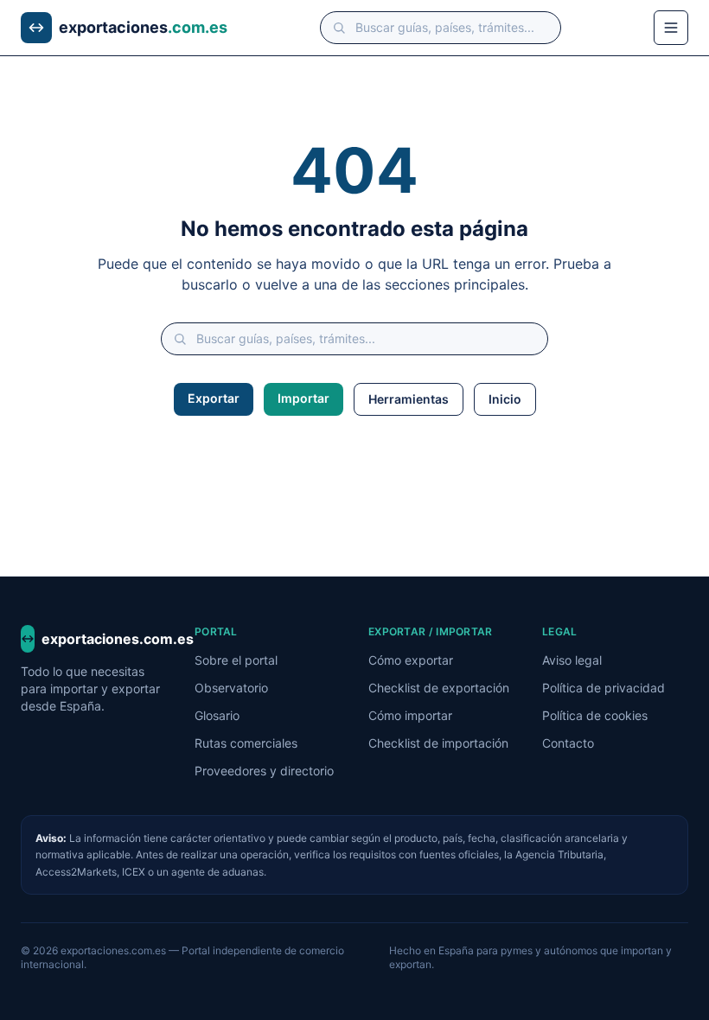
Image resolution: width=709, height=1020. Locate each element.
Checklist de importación (438, 743)
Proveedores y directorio (264, 770)
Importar (303, 398)
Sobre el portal (236, 660)
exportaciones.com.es (104, 638)
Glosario (217, 715)
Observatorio (231, 687)
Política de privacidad (603, 687)
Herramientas (408, 399)
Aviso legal (572, 660)
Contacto (568, 743)
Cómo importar (410, 715)
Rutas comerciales (246, 743)
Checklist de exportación (438, 687)
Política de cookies (595, 715)
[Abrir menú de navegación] (671, 27)
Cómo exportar (410, 660)
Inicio (505, 399)
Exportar (214, 398)
